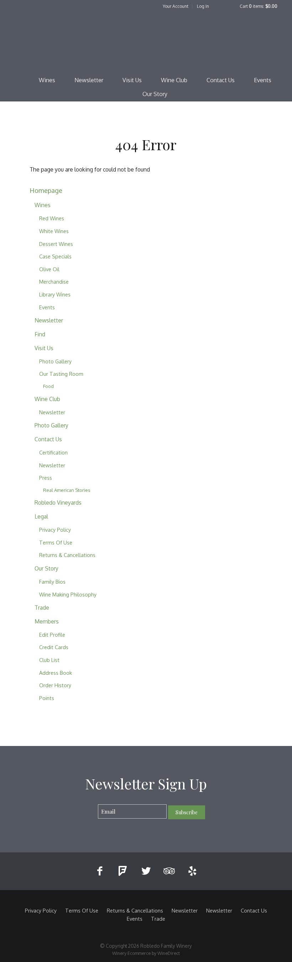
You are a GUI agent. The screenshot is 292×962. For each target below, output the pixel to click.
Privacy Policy (55, 529)
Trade (42, 607)
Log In (203, 6)
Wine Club (174, 80)
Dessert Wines (56, 244)
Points (46, 698)
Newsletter (88, 80)
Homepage (46, 190)
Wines (47, 80)
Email (92, 804)
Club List (49, 660)
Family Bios (52, 581)
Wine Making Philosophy (68, 594)
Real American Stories (66, 490)
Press (45, 477)
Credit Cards (53, 647)
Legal (41, 516)
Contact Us (221, 80)
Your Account (175, 6)
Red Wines (51, 218)
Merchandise (54, 281)
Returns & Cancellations (67, 555)
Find (40, 334)
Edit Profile (52, 634)
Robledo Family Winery (146, 41)
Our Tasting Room (61, 373)
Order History (55, 685)
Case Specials (55, 256)
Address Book (55, 672)
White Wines (54, 231)
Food (48, 386)
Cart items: (258, 6)
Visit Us (132, 80)
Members (47, 621)
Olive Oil (49, 269)
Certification (53, 452)
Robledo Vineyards (58, 502)
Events (262, 80)
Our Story (154, 94)
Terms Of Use (55, 542)
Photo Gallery (55, 361)
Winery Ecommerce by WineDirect (146, 953)
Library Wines (55, 294)
